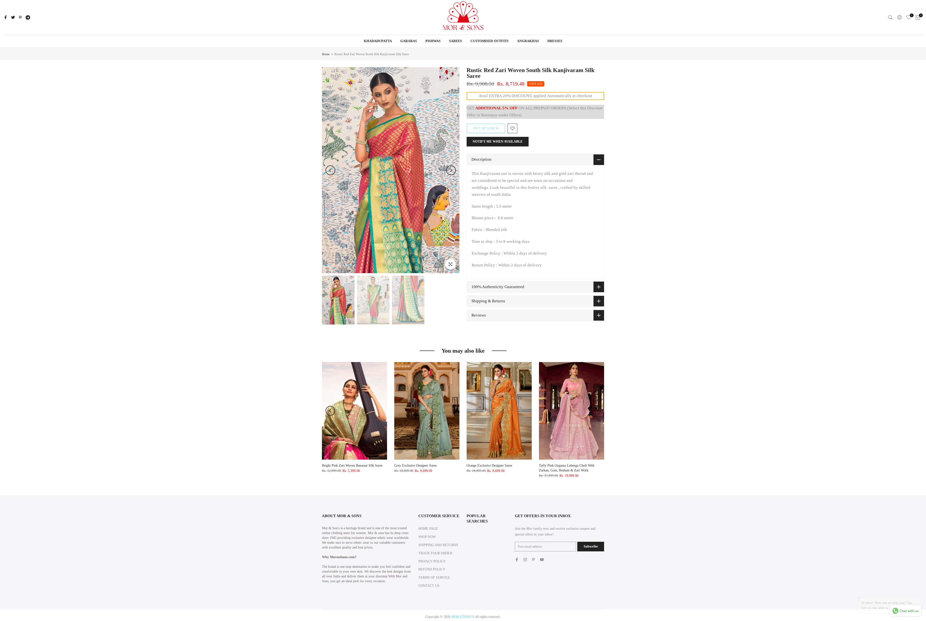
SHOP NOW (427, 537)
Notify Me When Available (498, 141)
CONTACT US (428, 586)
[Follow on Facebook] (517, 559)
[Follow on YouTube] (542, 559)
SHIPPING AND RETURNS (438, 545)
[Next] (451, 170)
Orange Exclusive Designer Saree (489, 465)
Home (326, 54)
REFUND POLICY (431, 569)
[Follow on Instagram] (525, 559)
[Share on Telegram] (28, 17)
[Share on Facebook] (5, 17)
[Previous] (330, 170)
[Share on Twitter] (13, 17)
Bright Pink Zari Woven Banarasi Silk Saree (352, 465)
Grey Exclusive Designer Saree (415, 465)
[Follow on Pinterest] (533, 559)
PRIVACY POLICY (432, 561)
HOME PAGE (428, 528)
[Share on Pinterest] (20, 17)
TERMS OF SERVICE (434, 577)
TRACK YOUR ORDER (435, 553)
